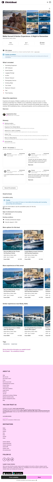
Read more (5, 109)
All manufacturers (7, 450)
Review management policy (9, 398)
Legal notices (6, 390)
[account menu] (50, 2)
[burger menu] (47, 2)
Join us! (4, 393)
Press (4, 380)
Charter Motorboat (7, 443)
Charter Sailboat (6, 441)
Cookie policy (6, 386)
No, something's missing (17, 351)
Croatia (4, 429)
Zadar (4, 438)
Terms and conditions (7, 388)
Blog (4, 400)
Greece (4, 431)
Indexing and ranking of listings (10, 395)
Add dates (7, 208)
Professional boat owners (8, 383)
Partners (5, 391)
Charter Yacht (6, 448)
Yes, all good (6, 351)
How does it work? (7, 378)
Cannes (4, 436)
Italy (4, 433)
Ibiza (4, 434)
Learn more (8, 213)
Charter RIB (5, 446)
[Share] (49, 8)
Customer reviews (7, 416)
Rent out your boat (7, 381)
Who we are (5, 376)
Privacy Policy (6, 385)
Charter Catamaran (7, 445)
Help (4, 375)
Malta (4, 428)
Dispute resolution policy (8, 396)
